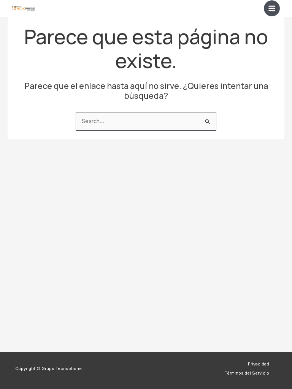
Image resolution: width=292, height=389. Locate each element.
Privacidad (258, 364)
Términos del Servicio (247, 373)
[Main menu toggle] (272, 8)
